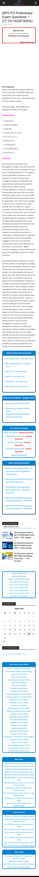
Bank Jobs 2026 (19, 433)
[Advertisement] (19, 65)
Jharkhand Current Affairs (19, 700)
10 (5, 625)
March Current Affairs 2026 (19, 593)
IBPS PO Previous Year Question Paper (19, 772)
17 (5, 630)
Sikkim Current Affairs (19, 734)
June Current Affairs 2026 (19, 585)
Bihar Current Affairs (19, 677)
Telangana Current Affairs (19, 739)
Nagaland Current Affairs (19, 722)
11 (10, 625)
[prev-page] (3, 566)
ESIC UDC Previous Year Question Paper (19, 842)
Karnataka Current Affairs (19, 703)
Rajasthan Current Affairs (19, 731)
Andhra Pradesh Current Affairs (19, 668)
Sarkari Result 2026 (19, 455)
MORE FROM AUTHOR (11, 527)
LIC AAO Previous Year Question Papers (19, 816)
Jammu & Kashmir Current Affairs (19, 697)
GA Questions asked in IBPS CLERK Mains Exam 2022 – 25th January (24, 535)
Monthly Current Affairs (19, 596)
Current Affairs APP (19, 573)
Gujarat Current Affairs (19, 688)
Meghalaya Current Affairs (19, 717)
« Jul (3, 641)
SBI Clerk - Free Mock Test (16, 371)
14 (24, 625)
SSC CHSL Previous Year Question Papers (19, 864)
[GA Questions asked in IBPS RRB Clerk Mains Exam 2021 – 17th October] (7, 556)
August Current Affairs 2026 (19, 579)
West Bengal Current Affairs (19, 751)
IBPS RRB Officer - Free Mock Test (19, 359)
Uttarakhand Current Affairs (19, 748)
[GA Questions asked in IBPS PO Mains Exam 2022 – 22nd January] (7, 545)
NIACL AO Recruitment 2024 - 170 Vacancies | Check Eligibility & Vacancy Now (19, 471)
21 (24, 630)
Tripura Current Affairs (19, 742)
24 (5, 634)
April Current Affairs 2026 (18, 590)
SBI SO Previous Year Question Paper (19, 769)
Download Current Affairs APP (18, 403)
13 (20, 625)
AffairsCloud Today (19, 576)
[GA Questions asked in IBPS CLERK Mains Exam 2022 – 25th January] (7, 535)
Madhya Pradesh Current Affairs (19, 711)
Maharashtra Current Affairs (19, 708)
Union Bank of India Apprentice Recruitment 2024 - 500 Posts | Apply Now (18, 490)
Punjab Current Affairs (19, 728)
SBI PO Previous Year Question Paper (19, 763)
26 (15, 634)
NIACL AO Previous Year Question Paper (19, 845)
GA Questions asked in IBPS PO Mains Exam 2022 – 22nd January (23, 545)
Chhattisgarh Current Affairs (19, 680)
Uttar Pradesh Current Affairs (19, 745)
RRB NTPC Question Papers (19, 861)
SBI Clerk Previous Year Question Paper (19, 766)
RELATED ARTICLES (10, 524)
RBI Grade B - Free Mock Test (17, 387)
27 (20, 634)
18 (10, 630)
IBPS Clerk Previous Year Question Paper (19, 775)
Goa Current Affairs (19, 686)
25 (10, 634)
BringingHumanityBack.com (16, 654)
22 (29, 630)
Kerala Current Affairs (19, 705)
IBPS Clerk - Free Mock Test (17, 381)
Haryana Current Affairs (19, 691)
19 (15, 630)
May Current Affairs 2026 (19, 588)
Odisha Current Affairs (19, 725)
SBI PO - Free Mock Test (15, 376)
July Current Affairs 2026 (19, 582)
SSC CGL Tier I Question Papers (19, 867)
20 (20, 630)
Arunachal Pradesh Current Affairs (19, 671)
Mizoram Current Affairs (19, 720)
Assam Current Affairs (19, 674)
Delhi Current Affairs (19, 683)
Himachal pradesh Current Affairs (19, 694)
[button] (3, 3)
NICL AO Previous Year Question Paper (18, 829)
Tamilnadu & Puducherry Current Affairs (19, 737)
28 (24, 634)
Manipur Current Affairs (19, 714)
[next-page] (7, 566)
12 (15, 625)
